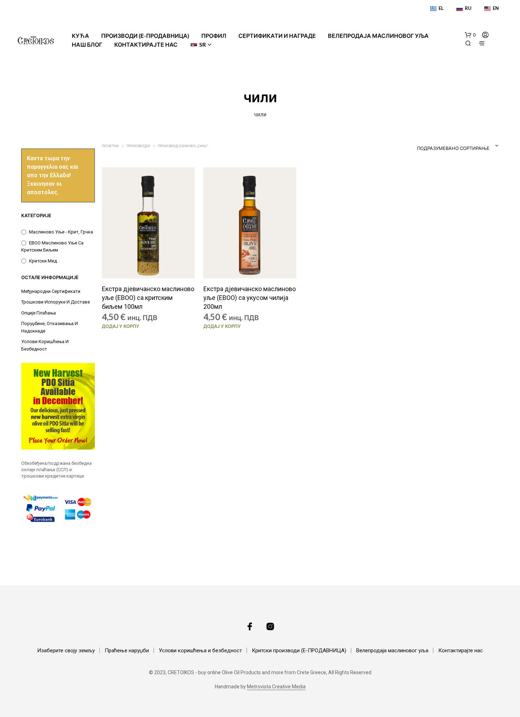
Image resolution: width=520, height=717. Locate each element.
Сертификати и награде (277, 35)
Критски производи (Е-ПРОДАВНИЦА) (299, 650)
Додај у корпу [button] (120, 326)
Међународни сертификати (50, 291)
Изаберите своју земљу (66, 650)
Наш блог (87, 44)
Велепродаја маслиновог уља (378, 35)
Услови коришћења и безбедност (200, 650)
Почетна (110, 146)
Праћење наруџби (127, 650)
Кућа (80, 35)
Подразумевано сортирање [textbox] (453, 148)
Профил (213, 35)
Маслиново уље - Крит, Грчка (61, 232)
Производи (138, 146)
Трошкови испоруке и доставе (55, 302)
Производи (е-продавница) (145, 35)
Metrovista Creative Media (276, 686)
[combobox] (444, 146)
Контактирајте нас (146, 44)
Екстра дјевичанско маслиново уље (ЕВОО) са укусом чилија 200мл (249, 297)
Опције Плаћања (38, 313)
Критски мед (43, 261)
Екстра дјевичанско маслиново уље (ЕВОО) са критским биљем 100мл (148, 297)
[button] (470, 35)
